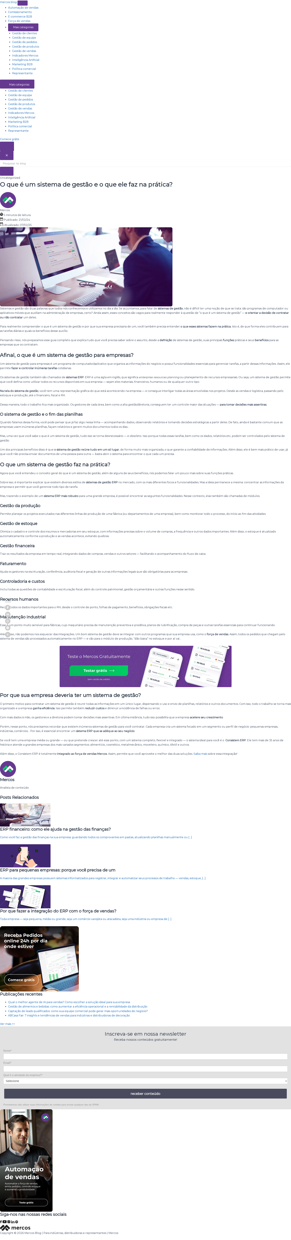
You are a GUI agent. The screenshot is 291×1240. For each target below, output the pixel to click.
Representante (22, 73)
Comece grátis (9, 139)
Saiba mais (200, 753)
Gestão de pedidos (24, 42)
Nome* (7, 1050)
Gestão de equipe (24, 37)
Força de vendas (19, 21)
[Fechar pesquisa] (6, 155)
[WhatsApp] (7, 621)
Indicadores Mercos (25, 55)
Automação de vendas (23, 7)
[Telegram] (7, 628)
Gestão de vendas (24, 51)
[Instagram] (9, 1222)
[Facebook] (1, 1222)
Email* (7, 1062)
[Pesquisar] (6, 171)
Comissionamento (20, 12)
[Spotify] (16, 1222)
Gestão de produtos (25, 46)
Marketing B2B (22, 64)
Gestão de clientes (24, 33)
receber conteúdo (145, 1094)
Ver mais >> (7, 1024)
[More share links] (7, 634)
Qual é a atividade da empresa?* (22, 1075)
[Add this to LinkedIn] (7, 614)
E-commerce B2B (20, 16)
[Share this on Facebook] (7, 607)
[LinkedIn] (13, 1222)
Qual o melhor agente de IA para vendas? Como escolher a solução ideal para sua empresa (69, 1002)
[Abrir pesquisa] (7, 146)
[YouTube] (5, 1222)
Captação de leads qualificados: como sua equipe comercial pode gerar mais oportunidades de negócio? (78, 1011)
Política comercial (24, 68)
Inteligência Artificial (25, 60)
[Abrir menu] (23, 3)
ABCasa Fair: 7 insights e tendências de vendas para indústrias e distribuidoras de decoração (69, 1015)
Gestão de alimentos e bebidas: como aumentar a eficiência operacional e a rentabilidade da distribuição (77, 1006)
